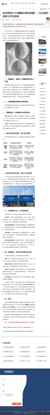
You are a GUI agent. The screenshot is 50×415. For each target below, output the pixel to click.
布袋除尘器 (24, 322)
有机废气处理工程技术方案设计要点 (43, 104)
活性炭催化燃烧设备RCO (42, 46)
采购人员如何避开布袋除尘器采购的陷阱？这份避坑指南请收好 (20, 331)
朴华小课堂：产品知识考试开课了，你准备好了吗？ (42, 361)
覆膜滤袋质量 (18, 322)
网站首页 (12, 6)
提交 (17, 404)
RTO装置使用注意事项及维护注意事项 (25, 351)
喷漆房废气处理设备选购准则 (43, 117)
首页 (41, 8)
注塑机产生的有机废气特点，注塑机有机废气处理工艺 (43, 94)
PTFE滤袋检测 (30, 322)
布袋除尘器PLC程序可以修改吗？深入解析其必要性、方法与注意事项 (20, 327)
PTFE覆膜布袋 (11, 322)
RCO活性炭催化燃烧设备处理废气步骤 (43, 133)
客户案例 (23, 6)
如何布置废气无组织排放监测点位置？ (43, 127)
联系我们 (33, 6)
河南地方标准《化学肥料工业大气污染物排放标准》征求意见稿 (43, 123)
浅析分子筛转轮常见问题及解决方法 (43, 107)
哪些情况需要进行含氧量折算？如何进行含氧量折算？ (43, 120)
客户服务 (30, 6)
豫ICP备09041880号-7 (32, 413)
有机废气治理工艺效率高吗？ (43, 91)
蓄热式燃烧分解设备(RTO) (42, 75)
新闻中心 (26, 6)
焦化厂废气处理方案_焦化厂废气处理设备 (25, 356)
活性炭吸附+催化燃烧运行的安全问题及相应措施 (43, 88)
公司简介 (15, 6)
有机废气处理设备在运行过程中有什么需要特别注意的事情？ (9, 361)
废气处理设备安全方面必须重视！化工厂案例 (42, 356)
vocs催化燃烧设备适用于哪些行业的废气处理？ (43, 111)
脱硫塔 (42, 65)
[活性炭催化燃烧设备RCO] (42, 41)
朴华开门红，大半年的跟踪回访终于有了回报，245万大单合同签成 (25, 361)
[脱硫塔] (42, 61)
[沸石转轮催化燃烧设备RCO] (42, 51)
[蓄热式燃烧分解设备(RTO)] (42, 70)
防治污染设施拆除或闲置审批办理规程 (43, 114)
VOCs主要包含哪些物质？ (43, 101)
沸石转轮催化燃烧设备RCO (42, 55)
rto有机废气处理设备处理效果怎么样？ (43, 98)
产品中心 (19, 6)
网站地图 (25, 413)
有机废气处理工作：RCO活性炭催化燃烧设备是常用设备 (43, 130)
